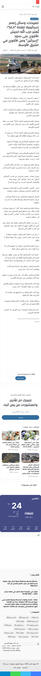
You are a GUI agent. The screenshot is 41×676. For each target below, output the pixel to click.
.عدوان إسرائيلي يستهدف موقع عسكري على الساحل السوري (11, 467)
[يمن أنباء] (35, 6)
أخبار (29, 14)
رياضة (7, 625)
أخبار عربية (11, 617)
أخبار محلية (22, 14)
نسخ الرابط (20, 378)
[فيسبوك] (24, 654)
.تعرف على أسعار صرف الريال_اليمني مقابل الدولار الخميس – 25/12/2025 (30, 444)
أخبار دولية (23, 617)
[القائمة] (3, 7)
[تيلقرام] (19, 654)
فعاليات (20, 633)
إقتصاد (20, 621)
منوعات (11, 636)
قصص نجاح (9, 633)
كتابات (34, 636)
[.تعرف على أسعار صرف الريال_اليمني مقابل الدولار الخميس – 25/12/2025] (30, 435)
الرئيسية (34, 14)
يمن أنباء (5, 664)
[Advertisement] (20, 346)
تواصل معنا (17, 667)
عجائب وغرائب (32, 633)
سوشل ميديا (33, 629)
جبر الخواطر (19, 625)
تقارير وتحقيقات (32, 625)
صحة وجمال (19, 629)
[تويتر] (21, 654)
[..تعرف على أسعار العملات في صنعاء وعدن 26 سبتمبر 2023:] (11, 435)
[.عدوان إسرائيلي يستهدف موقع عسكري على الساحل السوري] (11, 458)
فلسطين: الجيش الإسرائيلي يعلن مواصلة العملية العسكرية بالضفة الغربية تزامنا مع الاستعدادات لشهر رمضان (30, 469)
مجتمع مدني (23, 636)
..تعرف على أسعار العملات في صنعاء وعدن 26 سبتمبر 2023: (11, 444)
